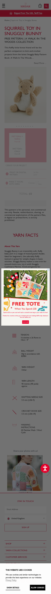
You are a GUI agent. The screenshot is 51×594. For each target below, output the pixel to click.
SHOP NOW (25, 322)
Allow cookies (37, 587)
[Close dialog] (48, 270)
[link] (25, 290)
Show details (13, 587)
